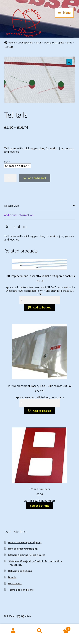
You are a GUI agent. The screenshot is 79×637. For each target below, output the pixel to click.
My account (14, 583)
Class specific (25, 42)
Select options (39, 505)
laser (38, 42)
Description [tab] (11, 205)
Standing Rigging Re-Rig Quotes (26, 555)
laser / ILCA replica (54, 42)
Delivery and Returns (20, 571)
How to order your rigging (22, 548)
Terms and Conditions (21, 589)
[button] (69, 62)
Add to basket (37, 178)
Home (11, 42)
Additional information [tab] (18, 215)
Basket (61, 627)
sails (69, 42)
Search (39, 630)
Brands (12, 577)
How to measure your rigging (24, 542)
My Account (13, 630)
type (7, 162)
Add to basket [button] (42, 307)
